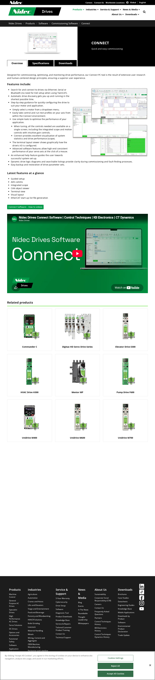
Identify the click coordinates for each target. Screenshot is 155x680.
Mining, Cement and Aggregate (36, 639)
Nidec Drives (15, 23)
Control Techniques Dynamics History (103, 635)
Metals (31, 634)
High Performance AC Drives (14, 619)
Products (77, 9)
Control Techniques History (103, 623)
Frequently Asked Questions (102, 613)
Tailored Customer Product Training (63, 628)
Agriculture (32, 594)
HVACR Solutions (35, 619)
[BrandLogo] (34, 12)
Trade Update (124, 635)
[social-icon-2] (141, 592)
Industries (91, 9)
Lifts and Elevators (35, 605)
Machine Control (12, 595)
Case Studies (123, 598)
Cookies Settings (115, 658)
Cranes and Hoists (35, 601)
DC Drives (13, 629)
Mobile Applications (126, 612)
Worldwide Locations (115, 2)
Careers (89, 2)
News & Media (130, 9)
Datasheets (123, 601)
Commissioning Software (65, 23)
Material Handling (35, 630)
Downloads (131, 14)
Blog (80, 602)
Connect (85, 23)
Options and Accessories (14, 633)
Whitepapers (83, 623)
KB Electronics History (101, 629)
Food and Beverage (36, 612)
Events (81, 606)
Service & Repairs (63, 624)
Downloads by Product (124, 617)
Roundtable (83, 613)
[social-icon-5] (141, 609)
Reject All (115, 666)
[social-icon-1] (141, 586)
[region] (77, 665)
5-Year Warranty (63, 598)
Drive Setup (61, 605)
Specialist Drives (13, 611)
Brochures (122, 594)
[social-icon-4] (141, 603)
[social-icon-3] (141, 598)
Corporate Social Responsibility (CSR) (103, 599)
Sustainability (100, 594)
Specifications (40, 63)
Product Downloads (64, 616)
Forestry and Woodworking (39, 616)
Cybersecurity (61, 602)
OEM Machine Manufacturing (34, 645)
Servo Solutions (15, 625)
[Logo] (16, 2)
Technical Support (63, 637)
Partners (98, 618)
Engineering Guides (126, 605)
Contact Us (99, 2)
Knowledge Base (63, 620)
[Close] (150, 665)
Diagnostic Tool (62, 613)
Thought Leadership (82, 618)
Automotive (33, 598)
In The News (83, 609)
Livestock (32, 627)
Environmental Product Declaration (124, 629)
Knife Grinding (34, 623)
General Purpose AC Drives (14, 603)
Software (43, 23)
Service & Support (109, 9)
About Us (117, 14)
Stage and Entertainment (38, 609)
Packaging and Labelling (38, 650)
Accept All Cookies (115, 673)
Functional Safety (13, 640)
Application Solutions (13, 650)
